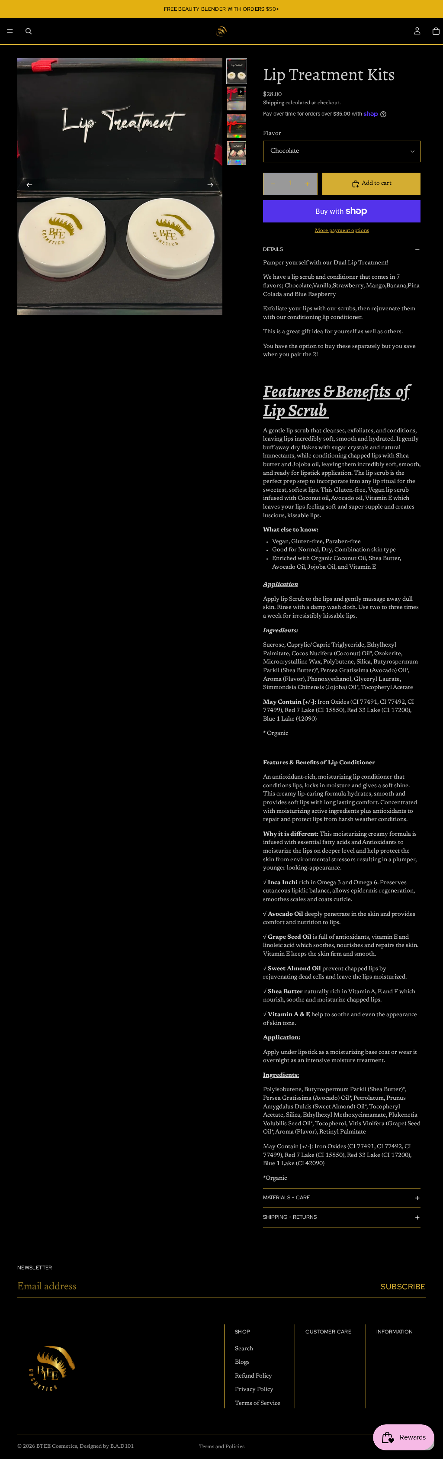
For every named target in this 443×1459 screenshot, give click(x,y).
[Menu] (10, 31)
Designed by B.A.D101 (107, 1446)
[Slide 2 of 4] (236, 98)
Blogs (242, 1362)
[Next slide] (212, 186)
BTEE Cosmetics (56, 1446)
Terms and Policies (221, 1446)
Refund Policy (253, 1376)
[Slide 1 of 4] (236, 71)
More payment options (342, 230)
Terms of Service (257, 1404)
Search (244, 1349)
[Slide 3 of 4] (236, 126)
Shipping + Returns (290, 1217)
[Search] (28, 31)
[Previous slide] (26, 186)
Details (273, 249)
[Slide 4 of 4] (236, 153)
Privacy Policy (254, 1390)
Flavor (272, 134)
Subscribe (403, 1287)
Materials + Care (286, 1197)
